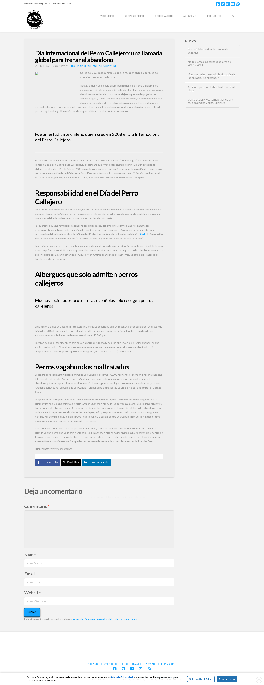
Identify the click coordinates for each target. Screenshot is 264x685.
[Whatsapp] (238, 4)
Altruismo (152, 664)
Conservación (135, 664)
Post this (73, 462)
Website (32, 592)
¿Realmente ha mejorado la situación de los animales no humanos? (211, 76)
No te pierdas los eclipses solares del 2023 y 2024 (209, 63)
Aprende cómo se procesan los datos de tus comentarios (105, 619)
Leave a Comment (106, 66)
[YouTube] (233, 4)
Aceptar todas (227, 679)
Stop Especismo (82, 66)
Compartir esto (98, 462)
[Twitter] (223, 4)
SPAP (142, 234)
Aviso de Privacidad (121, 677)
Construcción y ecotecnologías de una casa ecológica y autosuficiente (210, 101)
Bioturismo (168, 664)
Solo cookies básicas (201, 679)
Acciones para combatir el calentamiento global (212, 88)
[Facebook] (218, 4)
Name (30, 554)
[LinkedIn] (228, 4)
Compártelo (49, 462)
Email (29, 573)
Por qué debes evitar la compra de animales (208, 50)
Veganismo (95, 664)
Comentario (36, 506)
